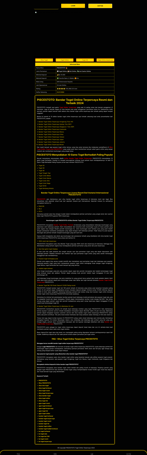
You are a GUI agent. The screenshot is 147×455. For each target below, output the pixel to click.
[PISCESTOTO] (46, 6)
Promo (18, 454)
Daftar (55, 454)
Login (92, 454)
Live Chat (128, 454)
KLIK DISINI (60, 92)
